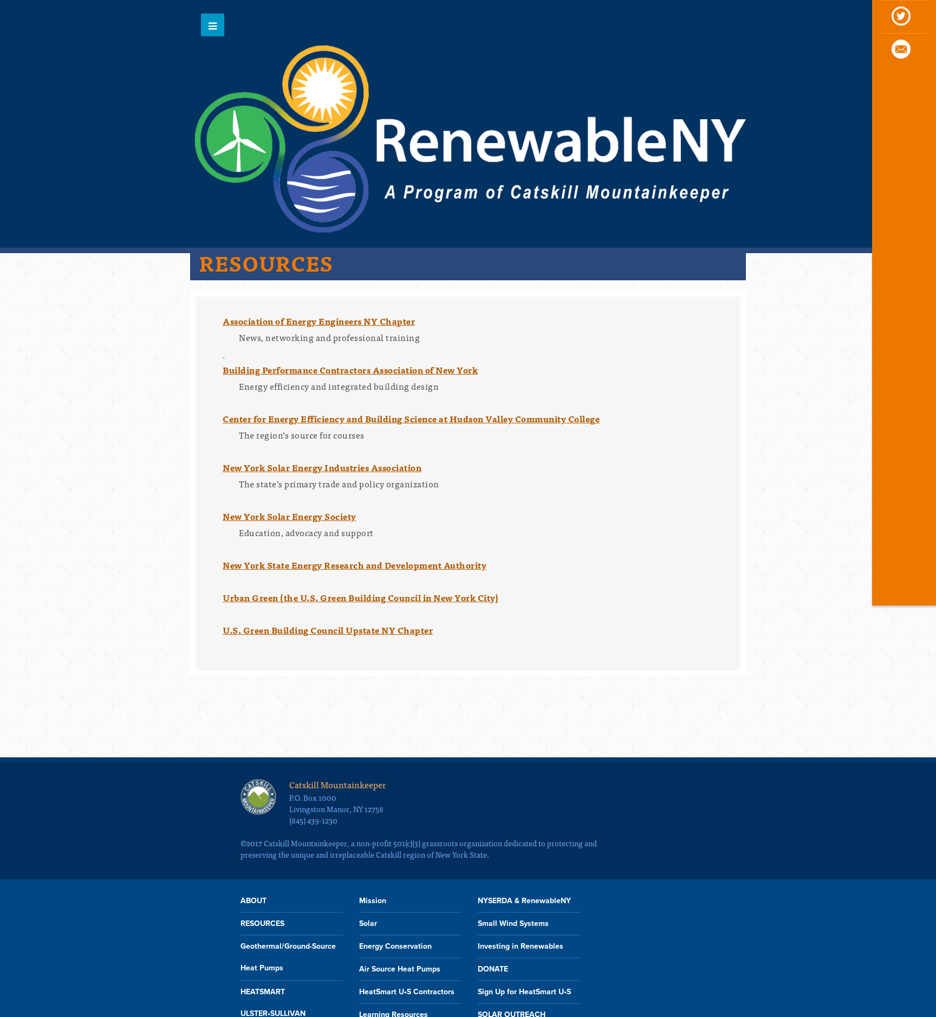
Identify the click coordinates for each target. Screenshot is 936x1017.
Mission (372, 900)
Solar (368, 923)
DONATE (493, 969)
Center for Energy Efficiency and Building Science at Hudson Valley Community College (411, 418)
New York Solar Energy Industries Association (322, 467)
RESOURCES (262, 923)
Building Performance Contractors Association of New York (350, 370)
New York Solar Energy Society (289, 516)
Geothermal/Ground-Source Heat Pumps (288, 957)
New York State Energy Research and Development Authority (354, 565)
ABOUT (253, 900)
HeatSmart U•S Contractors (406, 991)
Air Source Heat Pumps (399, 969)
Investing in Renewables (520, 946)
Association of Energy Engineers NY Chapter (319, 321)
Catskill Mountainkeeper (337, 784)
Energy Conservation (395, 946)
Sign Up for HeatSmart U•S (524, 991)
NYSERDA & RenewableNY (524, 900)
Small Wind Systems (513, 923)
